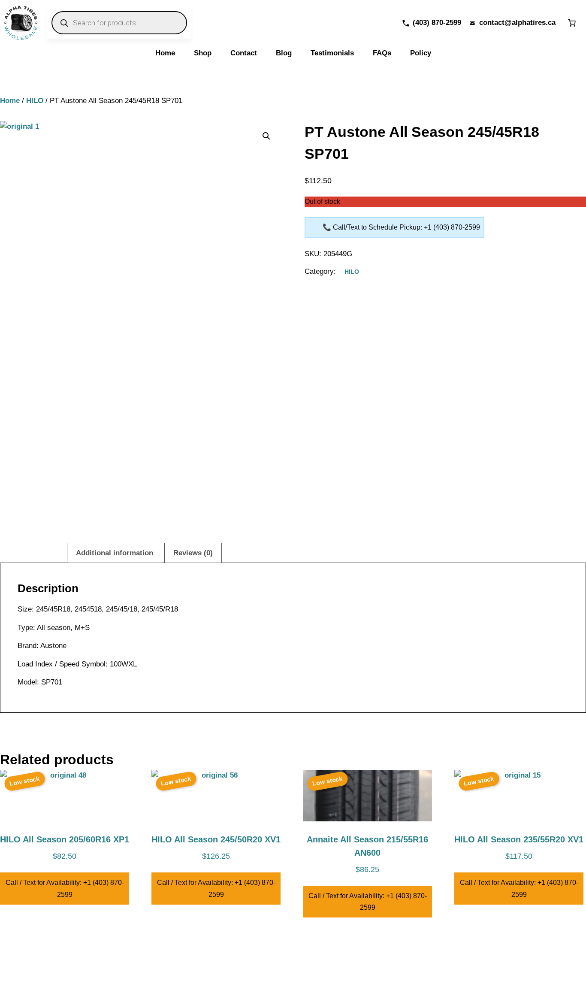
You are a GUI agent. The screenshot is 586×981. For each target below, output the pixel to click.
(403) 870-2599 (437, 22)
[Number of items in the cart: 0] (571, 22)
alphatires (529, 22)
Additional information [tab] (114, 553)
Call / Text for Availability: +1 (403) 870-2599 (65, 888)
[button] (266, 136)
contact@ (495, 22)
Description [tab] (36, 553)
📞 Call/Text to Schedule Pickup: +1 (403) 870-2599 (401, 227)
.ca (551, 22)
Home (10, 101)
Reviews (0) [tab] (193, 553)
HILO (34, 101)
